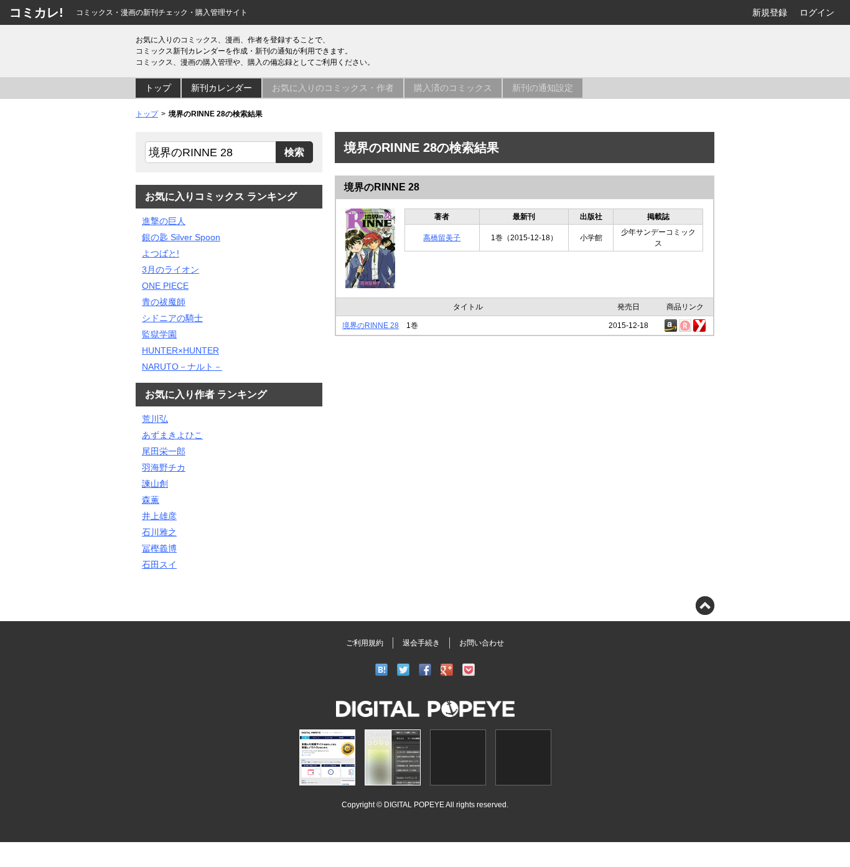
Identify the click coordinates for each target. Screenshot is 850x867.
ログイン (817, 12)
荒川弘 (155, 419)
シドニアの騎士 (172, 318)
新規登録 (769, 12)
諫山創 (155, 484)
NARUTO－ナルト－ (182, 367)
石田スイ (159, 564)
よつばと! (160, 253)
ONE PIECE (165, 286)
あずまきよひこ (172, 435)
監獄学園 (159, 334)
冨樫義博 (159, 548)
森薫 (150, 500)
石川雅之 (159, 532)
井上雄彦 (159, 516)
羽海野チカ (163, 467)
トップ (158, 88)
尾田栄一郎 (163, 451)
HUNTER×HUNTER (180, 350)
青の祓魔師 (163, 302)
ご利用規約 (364, 643)
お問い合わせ (481, 643)
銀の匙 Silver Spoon (181, 237)
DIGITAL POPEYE (414, 804)
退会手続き (421, 643)
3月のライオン (170, 269)
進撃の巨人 (163, 221)
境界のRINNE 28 (381, 187)
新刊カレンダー (221, 88)
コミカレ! (36, 12)
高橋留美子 (441, 237)
